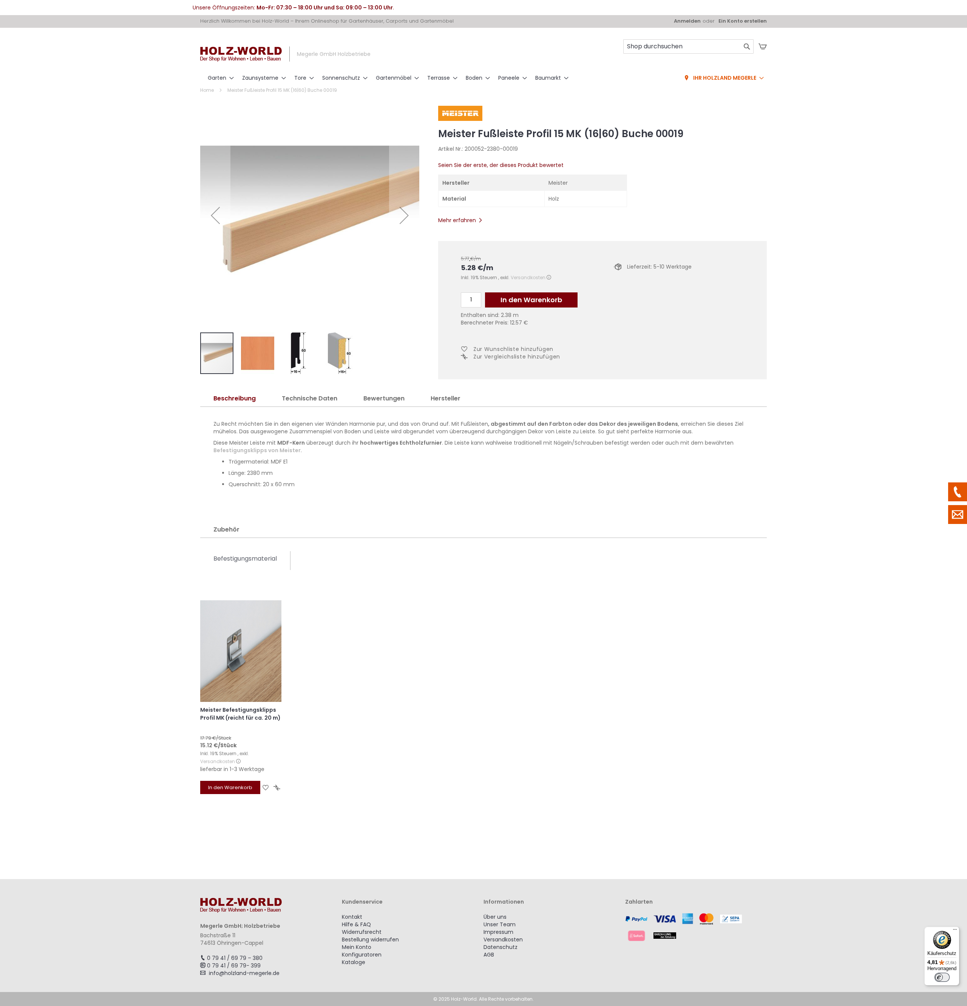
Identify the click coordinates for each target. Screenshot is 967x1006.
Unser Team (500, 924)
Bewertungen (384, 398)
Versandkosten (528, 277)
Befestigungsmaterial (245, 558)
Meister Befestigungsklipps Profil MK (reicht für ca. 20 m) (240, 714)
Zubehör (226, 529)
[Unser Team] (957, 491)
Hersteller (445, 398)
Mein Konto (356, 947)
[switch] (942, 977)
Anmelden (687, 21)
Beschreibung (234, 398)
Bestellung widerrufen (370, 939)
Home (207, 90)
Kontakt (352, 917)
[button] (215, 215)
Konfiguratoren (362, 954)
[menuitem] (218, 78)
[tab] (234, 398)
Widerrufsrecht (362, 932)
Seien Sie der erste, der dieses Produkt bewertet (501, 165)
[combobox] (688, 46)
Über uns (495, 917)
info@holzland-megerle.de (244, 973)
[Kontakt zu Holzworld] (957, 514)
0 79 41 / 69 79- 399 (234, 965)
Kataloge (353, 962)
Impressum (498, 932)
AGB (489, 954)
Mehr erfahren (457, 220)
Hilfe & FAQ (356, 924)
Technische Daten (309, 398)
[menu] (483, 78)
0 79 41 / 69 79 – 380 (235, 958)
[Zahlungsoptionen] (696, 927)
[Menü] (954, 931)
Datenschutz (500, 947)
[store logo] (241, 54)
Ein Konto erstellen (742, 21)
